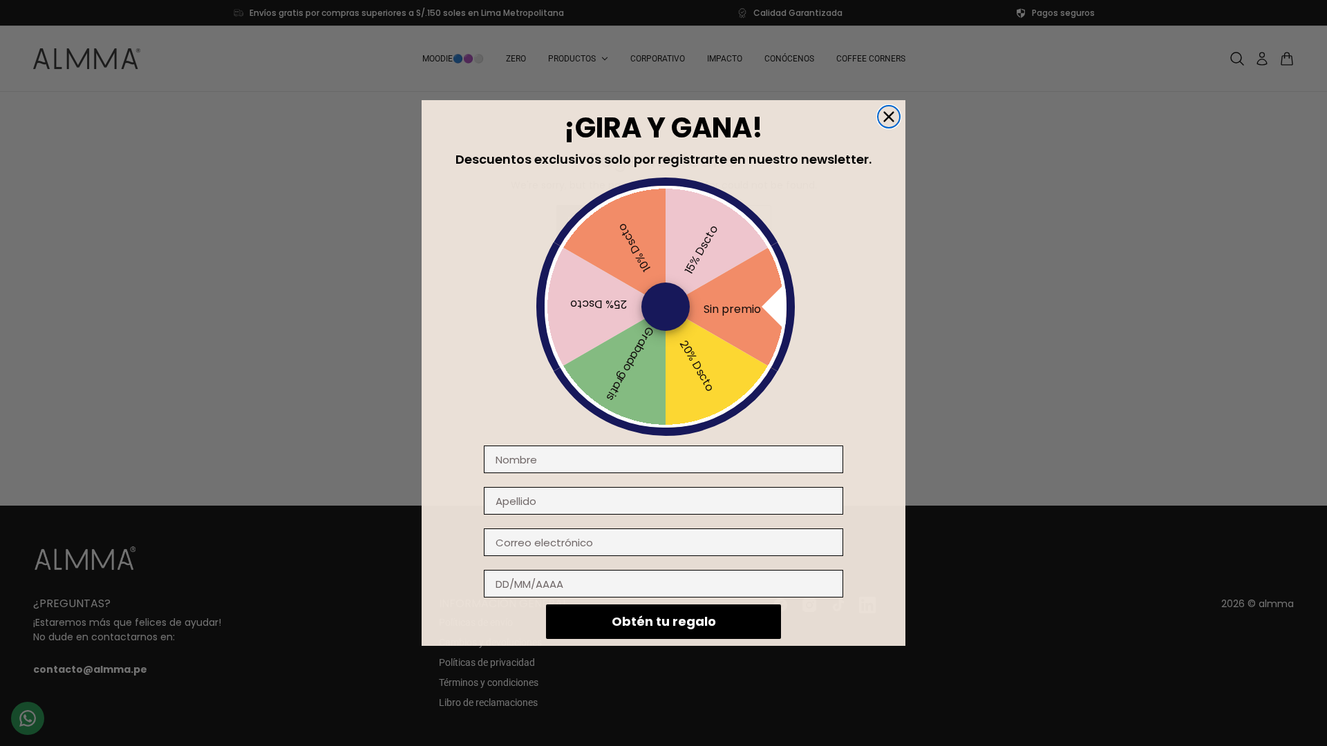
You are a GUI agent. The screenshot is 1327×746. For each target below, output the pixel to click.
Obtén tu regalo (664, 621)
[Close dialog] (889, 117)
